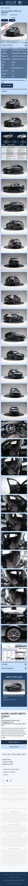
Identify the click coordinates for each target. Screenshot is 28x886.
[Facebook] (3, 780)
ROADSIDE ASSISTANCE (11, 769)
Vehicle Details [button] (7, 45)
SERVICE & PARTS (9, 772)
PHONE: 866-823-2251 (14, 742)
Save (25, 42)
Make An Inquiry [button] (7, 668)
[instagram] (11, 780)
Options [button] (4, 664)
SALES (5, 774)
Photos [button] (4, 91)
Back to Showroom (5, 8)
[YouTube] (7, 780)
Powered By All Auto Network (14, 883)
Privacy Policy (19, 874)
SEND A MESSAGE (14, 747)
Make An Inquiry (7, 85)
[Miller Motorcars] (14, 3)
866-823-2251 (9, 764)
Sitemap (17, 877)
